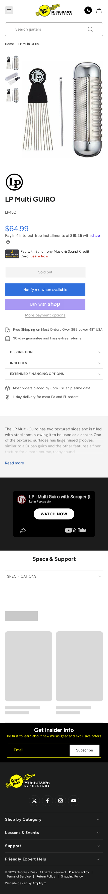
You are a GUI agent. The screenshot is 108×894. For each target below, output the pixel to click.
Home (9, 44)
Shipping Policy (72, 876)
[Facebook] (47, 800)
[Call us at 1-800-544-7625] (88, 10)
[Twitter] (34, 800)
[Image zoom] (62, 109)
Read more (14, 463)
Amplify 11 (39, 883)
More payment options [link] (45, 315)
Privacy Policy (79, 872)
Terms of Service (19, 876)
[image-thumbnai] (12, 63)
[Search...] (90, 29)
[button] (9, 10)
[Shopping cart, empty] (97, 10)
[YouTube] (73, 800)
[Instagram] (60, 800)
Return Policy (45, 876)
